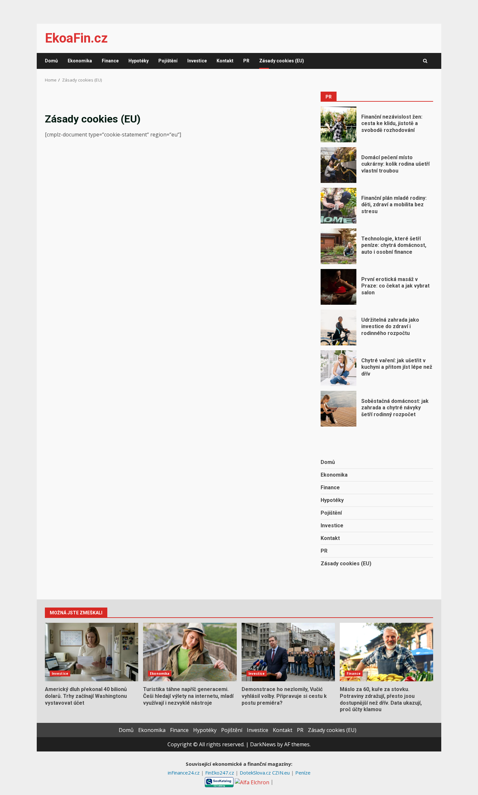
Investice (197, 60)
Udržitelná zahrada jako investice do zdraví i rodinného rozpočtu (338, 327)
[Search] (425, 61)
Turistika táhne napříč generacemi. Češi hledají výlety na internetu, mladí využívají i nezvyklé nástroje (189, 652)
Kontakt (225, 60)
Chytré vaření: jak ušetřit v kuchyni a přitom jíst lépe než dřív (338, 368)
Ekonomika (80, 60)
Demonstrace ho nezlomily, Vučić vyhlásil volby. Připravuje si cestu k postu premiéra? (288, 652)
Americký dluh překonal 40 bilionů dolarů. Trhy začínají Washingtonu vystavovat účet (91, 652)
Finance (110, 60)
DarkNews (263, 744)
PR (246, 60)
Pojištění (168, 60)
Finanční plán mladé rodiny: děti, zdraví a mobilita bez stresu (338, 206)
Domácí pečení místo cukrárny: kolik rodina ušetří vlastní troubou (338, 165)
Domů (51, 60)
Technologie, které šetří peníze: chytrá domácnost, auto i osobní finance (338, 246)
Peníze (303, 772)
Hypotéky (138, 60)
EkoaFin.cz (76, 38)
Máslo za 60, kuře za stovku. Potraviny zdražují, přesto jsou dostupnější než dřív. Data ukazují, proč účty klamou (386, 652)
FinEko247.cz (220, 772)
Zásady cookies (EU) (281, 60)
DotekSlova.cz (256, 772)
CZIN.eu (281, 772)
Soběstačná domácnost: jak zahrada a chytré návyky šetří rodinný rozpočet (338, 409)
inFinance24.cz (184, 772)
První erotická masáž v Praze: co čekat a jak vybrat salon (338, 287)
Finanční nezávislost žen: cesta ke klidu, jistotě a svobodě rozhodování (338, 124)
